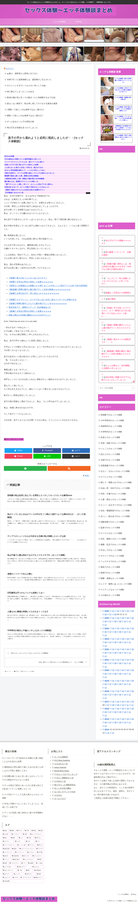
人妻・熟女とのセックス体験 (113, 499)
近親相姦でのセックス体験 (112, 465)
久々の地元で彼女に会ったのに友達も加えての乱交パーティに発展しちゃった (22, 787)
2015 (107, 719)
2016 (107, 708)
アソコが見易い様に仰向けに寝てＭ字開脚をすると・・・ (22, 814)
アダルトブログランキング (66, 774)
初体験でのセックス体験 (111, 415)
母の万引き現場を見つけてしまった (22, 128)
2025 (107, 618)
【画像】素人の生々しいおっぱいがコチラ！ (28, 278)
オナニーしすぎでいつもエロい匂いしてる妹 (26, 85)
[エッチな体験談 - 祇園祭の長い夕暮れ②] (107, 100)
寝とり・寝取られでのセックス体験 (116, 482)
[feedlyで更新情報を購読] (25, 468)
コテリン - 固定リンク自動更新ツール (1, 29)
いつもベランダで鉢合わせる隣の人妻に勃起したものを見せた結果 (22, 760)
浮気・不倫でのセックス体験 (14, 439)
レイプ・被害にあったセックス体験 (116, 584)
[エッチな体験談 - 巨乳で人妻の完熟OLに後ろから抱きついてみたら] (107, 138)
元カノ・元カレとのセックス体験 (115, 471)
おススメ (10, 68)
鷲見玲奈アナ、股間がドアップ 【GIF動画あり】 (30, 307)
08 (115, 614)
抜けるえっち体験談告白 (65, 785)
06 (106, 614)
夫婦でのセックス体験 (110, 460)
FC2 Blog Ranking (62, 760)
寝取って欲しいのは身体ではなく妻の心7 (25, 116)
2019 (107, 681)
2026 (107, 611)
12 (106, 625)
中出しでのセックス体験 (111, 550)
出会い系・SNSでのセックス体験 (115, 488)
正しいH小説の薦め (62, 788)
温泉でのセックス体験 (110, 528)
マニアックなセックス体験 (112, 590)
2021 (107, 660)
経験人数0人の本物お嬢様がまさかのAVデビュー (30, 315)
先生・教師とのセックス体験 (113, 539)
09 (120, 621)
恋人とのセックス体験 (110, 454)
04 (128, 611)
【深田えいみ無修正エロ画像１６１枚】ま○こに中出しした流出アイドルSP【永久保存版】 (48, 286)
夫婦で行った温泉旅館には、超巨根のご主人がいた (29, 79)
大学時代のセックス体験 (111, 432)
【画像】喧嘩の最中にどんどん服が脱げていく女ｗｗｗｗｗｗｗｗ (38, 303)
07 (110, 614)
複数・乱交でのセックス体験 (113, 544)
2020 (107, 670)
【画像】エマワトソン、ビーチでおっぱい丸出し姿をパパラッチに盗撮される (43, 300)
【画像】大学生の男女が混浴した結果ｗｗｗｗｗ (30, 311)
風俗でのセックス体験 (110, 567)
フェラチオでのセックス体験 (113, 561)
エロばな (58, 795)
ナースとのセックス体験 (111, 533)
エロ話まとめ (60, 781)
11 (130, 621)
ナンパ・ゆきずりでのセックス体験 (116, 505)
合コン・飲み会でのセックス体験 (115, 516)
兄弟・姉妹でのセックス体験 (113, 443)
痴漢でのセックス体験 (110, 573)
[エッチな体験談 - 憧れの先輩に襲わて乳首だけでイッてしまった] (107, 81)
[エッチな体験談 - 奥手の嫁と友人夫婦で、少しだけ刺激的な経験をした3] (107, 110)
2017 (107, 701)
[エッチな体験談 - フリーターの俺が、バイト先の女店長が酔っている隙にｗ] (107, 119)
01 (113, 611)
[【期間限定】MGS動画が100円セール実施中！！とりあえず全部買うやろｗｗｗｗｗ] (107, 129)
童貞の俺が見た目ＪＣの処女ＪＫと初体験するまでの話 (31, 97)
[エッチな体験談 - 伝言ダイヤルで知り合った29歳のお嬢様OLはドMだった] (107, 91)
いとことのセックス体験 (111, 449)
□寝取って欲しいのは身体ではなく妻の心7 (25, 109)
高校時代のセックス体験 (111, 426)
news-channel (60, 767)
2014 (107, 729)
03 (123, 611)
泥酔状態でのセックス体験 (112, 522)
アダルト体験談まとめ (64, 778)
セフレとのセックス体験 (111, 477)
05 (133, 611)
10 (125, 621)
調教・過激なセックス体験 (112, 578)
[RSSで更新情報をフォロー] (69, 468)
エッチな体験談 (61, 757)
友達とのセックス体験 (110, 437)
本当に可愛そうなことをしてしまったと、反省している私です (22, 805)
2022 (107, 649)
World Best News (61, 771)
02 (118, 611)
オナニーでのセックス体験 (112, 556)
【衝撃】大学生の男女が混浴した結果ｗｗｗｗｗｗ (31, 282)
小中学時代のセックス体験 (112, 420)
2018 (107, 691)
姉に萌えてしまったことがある (20, 92)
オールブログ (60, 799)
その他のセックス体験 (110, 595)
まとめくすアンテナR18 (64, 792)
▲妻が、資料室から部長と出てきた (22, 73)
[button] (133, 388)
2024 (107, 628)
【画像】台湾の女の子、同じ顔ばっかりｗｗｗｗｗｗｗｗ (34, 293)
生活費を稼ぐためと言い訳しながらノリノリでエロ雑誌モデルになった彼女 (22, 778)
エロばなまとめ (61, 764)
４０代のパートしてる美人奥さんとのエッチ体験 (22, 796)
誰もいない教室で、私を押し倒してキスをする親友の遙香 (32, 103)
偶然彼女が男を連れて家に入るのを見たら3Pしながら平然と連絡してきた (23, 769)
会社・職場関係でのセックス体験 (115, 511)
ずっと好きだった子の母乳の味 (20, 122)
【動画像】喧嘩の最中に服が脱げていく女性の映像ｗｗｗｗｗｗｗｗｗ (40, 289)
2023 (107, 639)
